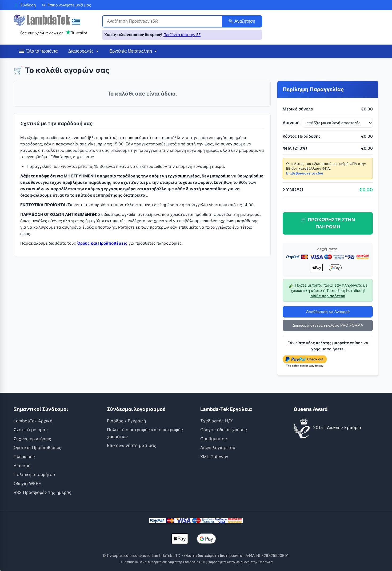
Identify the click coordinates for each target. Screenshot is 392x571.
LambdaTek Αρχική (33, 420)
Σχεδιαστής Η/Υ (216, 420)
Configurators (214, 438)
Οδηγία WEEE (27, 483)
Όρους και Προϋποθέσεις (102, 243)
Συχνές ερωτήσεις (32, 438)
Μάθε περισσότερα (327, 296)
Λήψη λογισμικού (217, 447)
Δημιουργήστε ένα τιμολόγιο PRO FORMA (328, 325)
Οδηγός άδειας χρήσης (223, 429)
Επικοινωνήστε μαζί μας (131, 445)
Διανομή (22, 465)
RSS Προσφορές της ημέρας (42, 492)
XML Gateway (214, 456)
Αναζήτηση (244, 21)
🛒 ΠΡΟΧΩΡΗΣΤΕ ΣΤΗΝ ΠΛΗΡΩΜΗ (328, 223)
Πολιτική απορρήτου (34, 474)
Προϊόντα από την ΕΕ (182, 34)
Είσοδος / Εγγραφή (126, 420)
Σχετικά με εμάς (31, 429)
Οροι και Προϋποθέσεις (37, 447)
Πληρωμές (24, 456)
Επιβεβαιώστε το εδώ (304, 173)
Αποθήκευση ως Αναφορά (328, 312)
